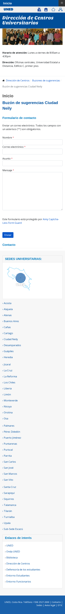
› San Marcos (9, 473)
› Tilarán (7, 511)
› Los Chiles (8, 382)
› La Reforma (9, 376)
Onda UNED (13, 551)
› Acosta (6, 303)
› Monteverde (10, 400)
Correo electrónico (14, 147)
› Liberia (7, 388)
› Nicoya (6, 406)
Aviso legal (50, 605)
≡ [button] (62, 2)
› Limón (6, 394)
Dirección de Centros (18, 563)
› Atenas (7, 315)
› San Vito (7, 479)
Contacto (56, 602)
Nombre (8, 137)
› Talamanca (9, 505)
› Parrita (7, 455)
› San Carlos (9, 461)
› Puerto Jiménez (11, 437)
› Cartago (7, 333)
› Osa (5, 418)
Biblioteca (12, 557)
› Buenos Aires (10, 321)
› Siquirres (8, 499)
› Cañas (6, 327)
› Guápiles (8, 351)
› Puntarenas (9, 443)
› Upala (6, 523)
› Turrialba (8, 517)
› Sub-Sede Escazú (12, 529)
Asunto (7, 158)
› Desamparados (11, 345)
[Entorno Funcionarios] (46, 9)
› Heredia (7, 357)
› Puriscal (7, 449)
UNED (9, 545)
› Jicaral (6, 364)
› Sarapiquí (8, 493)
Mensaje (8, 170)
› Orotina (7, 412)
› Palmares (8, 425)
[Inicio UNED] (53, 9)
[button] (39, 9)
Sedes (39, 605)
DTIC (60, 605)
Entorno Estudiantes (18, 575)
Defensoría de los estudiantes (23, 569)
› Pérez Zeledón (11, 431)
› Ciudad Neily (10, 339)
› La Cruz (7, 370)
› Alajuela (7, 309)
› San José (7, 467)
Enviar (7, 235)
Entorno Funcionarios (18, 581)
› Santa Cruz (9, 487)
